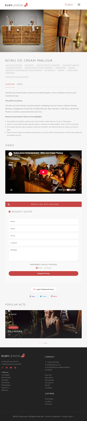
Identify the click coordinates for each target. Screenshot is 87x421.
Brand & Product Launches (48, 65)
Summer (61, 70)
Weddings (10, 73)
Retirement (50, 70)
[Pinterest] (15, 367)
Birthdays (29, 65)
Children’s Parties (71, 65)
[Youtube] (11, 367)
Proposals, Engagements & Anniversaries (24, 70)
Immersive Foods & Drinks (17, 77)
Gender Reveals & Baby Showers (39, 68)
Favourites (48, 404)
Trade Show (72, 70)
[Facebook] (7, 367)
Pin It (55, 296)
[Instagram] (2, 367)
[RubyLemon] (16, 4)
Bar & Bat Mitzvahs (14, 65)
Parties (72, 68)
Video (20, 84)
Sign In (70, 5)
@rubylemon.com (55, 365)
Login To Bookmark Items (45, 289)
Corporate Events (14, 68)
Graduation (61, 68)
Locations (48, 401)
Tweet (44, 296)
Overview (10, 84)
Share (33, 296)
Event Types (49, 399)
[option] (65, 31)
